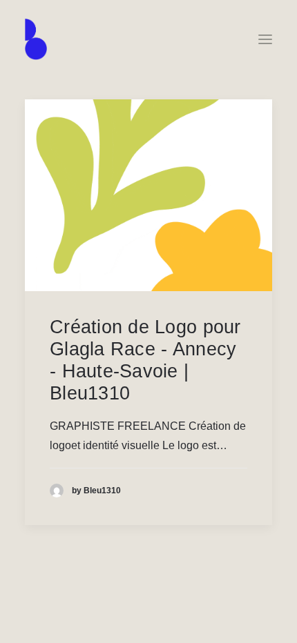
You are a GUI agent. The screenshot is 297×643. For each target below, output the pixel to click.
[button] (265, 39)
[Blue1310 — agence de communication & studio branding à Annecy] (36, 39)
